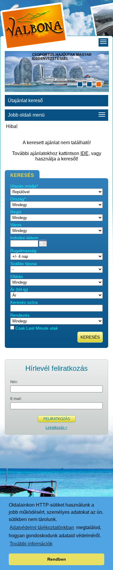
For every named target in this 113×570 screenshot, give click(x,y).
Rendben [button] (56, 559)
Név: (14, 382)
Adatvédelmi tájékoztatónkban (42, 527)
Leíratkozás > (56, 427)
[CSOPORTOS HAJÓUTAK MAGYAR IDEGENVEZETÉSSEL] (56, 91)
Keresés (90, 337)
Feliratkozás (56, 419)
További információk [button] (31, 543)
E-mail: (16, 399)
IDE (84, 153)
